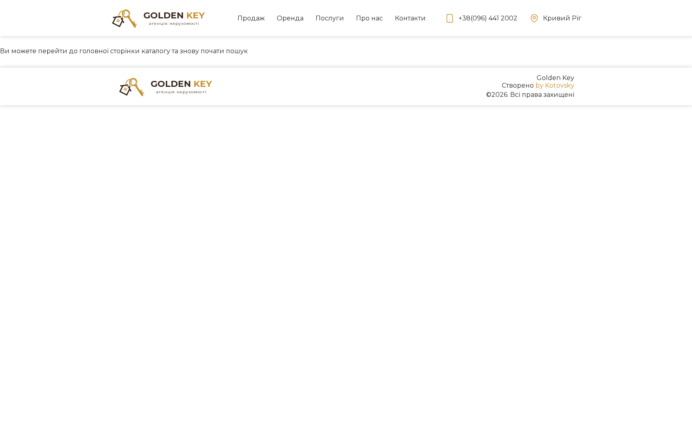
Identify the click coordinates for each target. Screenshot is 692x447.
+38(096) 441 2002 (488, 18)
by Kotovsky (554, 85)
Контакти (410, 18)
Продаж (251, 18)
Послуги (330, 18)
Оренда (290, 18)
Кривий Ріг (562, 18)
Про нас (369, 18)
